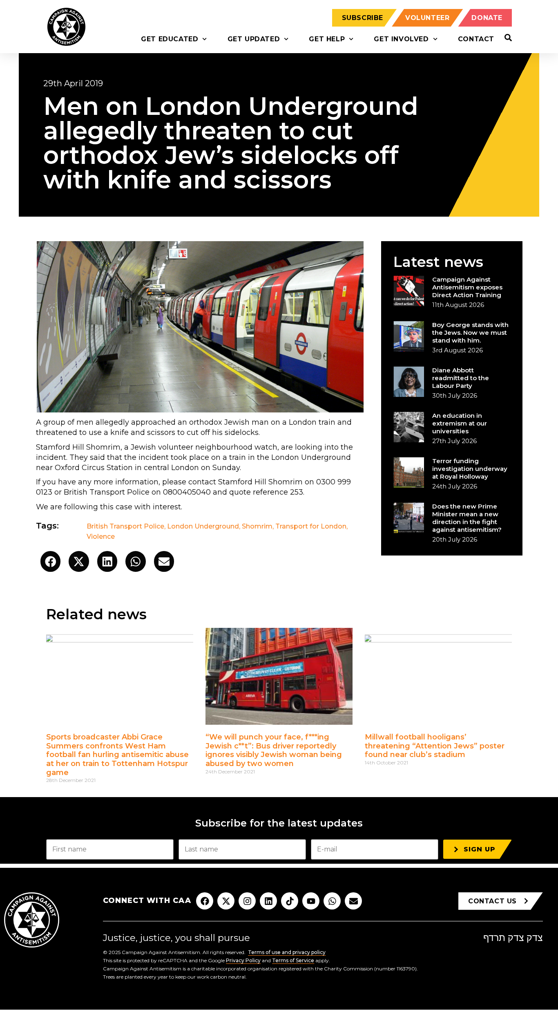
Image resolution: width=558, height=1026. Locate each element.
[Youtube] (310, 901)
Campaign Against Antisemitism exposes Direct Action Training (467, 287)
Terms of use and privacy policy (287, 952)
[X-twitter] (225, 901)
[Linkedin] (268, 901)
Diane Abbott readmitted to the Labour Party (460, 378)
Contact (476, 39)
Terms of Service (293, 960)
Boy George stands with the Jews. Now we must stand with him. (470, 332)
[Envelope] (353, 901)
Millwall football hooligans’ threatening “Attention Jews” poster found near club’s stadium (434, 746)
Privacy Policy (243, 960)
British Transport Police (125, 526)
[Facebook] (204, 901)
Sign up (480, 849)
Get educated (169, 39)
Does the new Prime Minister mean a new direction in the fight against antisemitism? (467, 517)
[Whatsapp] (332, 901)
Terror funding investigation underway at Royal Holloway (469, 468)
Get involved (401, 39)
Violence (101, 536)
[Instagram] (247, 901)
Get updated (254, 39)
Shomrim (257, 526)
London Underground (203, 526)
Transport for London (310, 526)
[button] (50, 561)
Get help (327, 39)
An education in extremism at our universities (459, 423)
